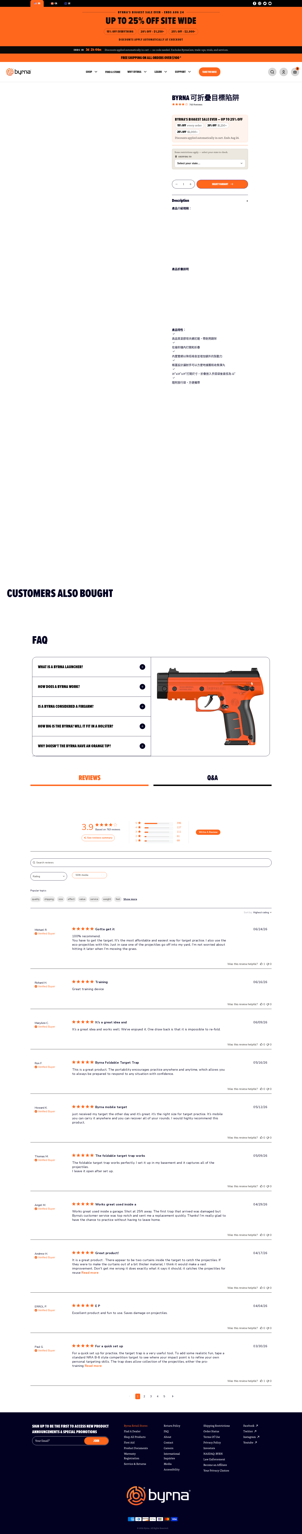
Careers (168, 1448)
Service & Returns (135, 1464)
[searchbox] (151, 862)
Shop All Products (135, 1437)
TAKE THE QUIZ (209, 72)
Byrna (146, 1528)
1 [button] (138, 1396)
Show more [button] (130, 899)
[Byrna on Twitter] (265, 3)
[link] (272, 72)
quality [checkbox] (35, 899)
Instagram (249, 1437)
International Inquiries (172, 1456)
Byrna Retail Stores (136, 1426)
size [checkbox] (61, 899)
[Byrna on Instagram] (259, 3)
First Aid (129, 1443)
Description (180, 200)
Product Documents (136, 1448)
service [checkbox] (94, 899)
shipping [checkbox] (49, 899)
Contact (168, 1443)
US (39, 3)
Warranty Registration (131, 1456)
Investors (209, 1448)
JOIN (96, 1440)
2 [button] (144, 1396)
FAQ (166, 1431)
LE (69, 3)
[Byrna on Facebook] (254, 3)
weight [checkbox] (107, 899)
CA (56, 3)
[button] (158, 824)
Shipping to (185, 156)
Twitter (248, 1431)
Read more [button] (90, 1273)
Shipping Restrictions (216, 1426)
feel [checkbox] (118, 899)
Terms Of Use (211, 1437)
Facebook (249, 1426)
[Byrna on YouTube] (270, 3)
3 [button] (151, 1396)
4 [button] (158, 1396)
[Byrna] (159, 1497)
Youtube (248, 1443)
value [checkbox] (82, 899)
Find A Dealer (132, 1431)
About (167, 1437)
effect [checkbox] (71, 899)
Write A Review (208, 832)
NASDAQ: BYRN (213, 1454)
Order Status (211, 1431)
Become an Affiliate (215, 1465)
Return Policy (172, 1426)
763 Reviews (196, 104)
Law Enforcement (214, 1459)
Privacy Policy (212, 1443)
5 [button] (164, 1396)
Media (168, 1464)
